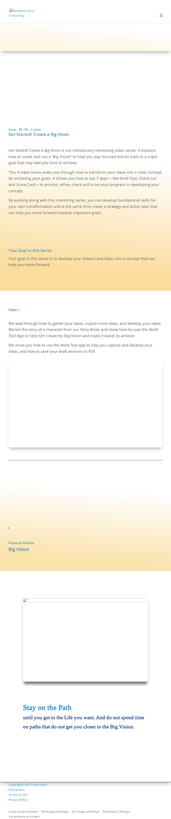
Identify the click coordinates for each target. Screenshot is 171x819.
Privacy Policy (18, 800)
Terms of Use (18, 795)
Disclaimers (17, 790)
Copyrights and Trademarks (28, 785)
